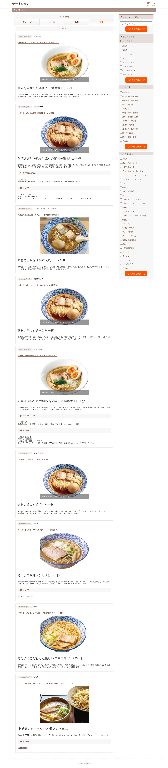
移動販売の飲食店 (129, 240)
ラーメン (125, 207)
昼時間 (125, 46)
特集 (101, 22)
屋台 (124, 244)
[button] (42, 134)
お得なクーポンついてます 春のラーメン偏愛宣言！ (38, 285)
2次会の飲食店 (128, 227)
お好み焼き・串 (128, 167)
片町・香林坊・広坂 (130, 116)
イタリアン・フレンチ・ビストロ (135, 175)
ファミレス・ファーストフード (134, 215)
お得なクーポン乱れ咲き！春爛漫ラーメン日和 (36, 113)
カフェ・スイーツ (129, 211)
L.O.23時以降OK (128, 70)
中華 (124, 187)
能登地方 (125, 92)
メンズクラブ (127, 264)
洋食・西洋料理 (128, 191)
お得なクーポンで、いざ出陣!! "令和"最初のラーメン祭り (41, 613)
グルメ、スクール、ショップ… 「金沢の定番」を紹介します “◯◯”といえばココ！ (51, 683)
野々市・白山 (127, 133)
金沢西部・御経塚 (129, 120)
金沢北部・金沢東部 (130, 100)
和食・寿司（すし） (130, 163)
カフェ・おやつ (128, 54)
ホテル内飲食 (127, 231)
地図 (77, 22)
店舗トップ (27, 22)
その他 (125, 141)
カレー (125, 183)
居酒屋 (125, 159)
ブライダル (126, 223)
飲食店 (125, 219)
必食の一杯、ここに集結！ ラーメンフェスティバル (38, 42)
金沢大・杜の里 (128, 124)
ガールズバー (127, 260)
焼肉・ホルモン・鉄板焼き (132, 171)
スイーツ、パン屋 (129, 235)
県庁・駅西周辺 (128, 104)
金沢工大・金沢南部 (130, 128)
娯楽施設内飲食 (128, 248)
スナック (125, 252)
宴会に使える (127, 74)
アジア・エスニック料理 (131, 199)
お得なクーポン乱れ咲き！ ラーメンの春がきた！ (37, 355)
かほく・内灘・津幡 (130, 96)
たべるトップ (20, 9)
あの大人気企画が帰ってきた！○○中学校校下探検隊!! (38, 215)
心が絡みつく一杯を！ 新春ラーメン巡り (34, 459)
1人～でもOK (127, 66)
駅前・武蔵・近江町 (130, 112)
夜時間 (125, 50)
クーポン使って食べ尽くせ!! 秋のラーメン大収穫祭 (37, 530)
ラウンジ (125, 256)
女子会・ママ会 (128, 62)
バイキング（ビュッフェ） (132, 179)
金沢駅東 (125, 108)
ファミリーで (127, 58)
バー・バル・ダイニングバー (133, 203)
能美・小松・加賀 (129, 137)
